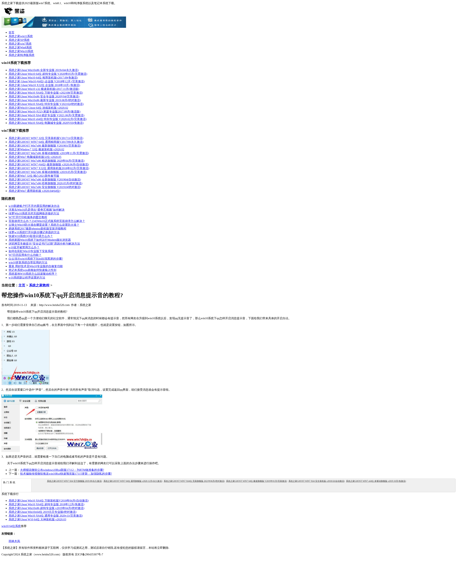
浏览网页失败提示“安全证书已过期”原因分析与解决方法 (44, 243)
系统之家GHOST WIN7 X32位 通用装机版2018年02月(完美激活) (49, 168)
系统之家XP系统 (19, 39)
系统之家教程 (39, 285)
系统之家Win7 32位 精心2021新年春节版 (34, 175)
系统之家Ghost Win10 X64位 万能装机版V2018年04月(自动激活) (49, 500)
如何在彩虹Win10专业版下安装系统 (31, 251)
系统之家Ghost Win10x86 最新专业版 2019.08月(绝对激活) (45, 100)
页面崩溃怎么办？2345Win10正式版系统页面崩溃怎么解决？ (47, 221)
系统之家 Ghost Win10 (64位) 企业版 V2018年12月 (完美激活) (47, 81)
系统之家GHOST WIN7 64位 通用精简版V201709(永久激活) (46, 141)
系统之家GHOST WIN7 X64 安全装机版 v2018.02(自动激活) (316, 481)
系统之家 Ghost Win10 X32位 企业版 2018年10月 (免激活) (44, 85)
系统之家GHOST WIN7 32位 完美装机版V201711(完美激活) (46, 138)
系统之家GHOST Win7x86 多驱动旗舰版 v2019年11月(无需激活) (49, 153)
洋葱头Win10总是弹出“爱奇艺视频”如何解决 (37, 209)
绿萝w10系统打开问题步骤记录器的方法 (34, 232)
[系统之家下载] (24, 15)
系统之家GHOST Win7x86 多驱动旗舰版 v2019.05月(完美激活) (48, 172)
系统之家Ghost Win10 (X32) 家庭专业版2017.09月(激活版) (44, 111)
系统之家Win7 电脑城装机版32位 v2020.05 (35, 156)
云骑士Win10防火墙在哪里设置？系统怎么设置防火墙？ (44, 224)
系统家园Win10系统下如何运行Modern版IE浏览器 (40, 239)
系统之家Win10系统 (21, 51)
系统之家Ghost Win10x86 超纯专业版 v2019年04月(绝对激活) (46, 508)
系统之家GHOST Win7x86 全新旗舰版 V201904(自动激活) (45, 179)
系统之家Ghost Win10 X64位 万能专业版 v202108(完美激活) (46, 92)
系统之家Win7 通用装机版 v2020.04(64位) (34, 190)
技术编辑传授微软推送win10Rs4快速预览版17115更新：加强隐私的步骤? (66, 473)
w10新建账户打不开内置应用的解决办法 (34, 205)
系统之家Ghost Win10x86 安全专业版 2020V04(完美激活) (44, 96)
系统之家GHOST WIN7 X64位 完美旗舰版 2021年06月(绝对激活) (194, 481)
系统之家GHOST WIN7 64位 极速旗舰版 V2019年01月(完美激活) (256, 481)
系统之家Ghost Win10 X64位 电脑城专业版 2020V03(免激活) (46, 122)
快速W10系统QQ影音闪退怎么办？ (31, 236)
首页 (11, 32)
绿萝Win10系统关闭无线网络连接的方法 (34, 213)
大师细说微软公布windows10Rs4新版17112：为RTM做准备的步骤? (62, 469)
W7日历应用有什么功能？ (25, 254)
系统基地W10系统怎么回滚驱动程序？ (33, 273)
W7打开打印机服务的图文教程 (28, 217)
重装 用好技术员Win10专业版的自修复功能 (36, 266)
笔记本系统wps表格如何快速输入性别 (32, 270)
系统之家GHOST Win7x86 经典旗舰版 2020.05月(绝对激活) (45, 183)
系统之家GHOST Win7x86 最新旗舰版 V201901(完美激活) (45, 145)
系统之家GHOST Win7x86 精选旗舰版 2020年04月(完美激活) (46, 160)
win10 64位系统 (11, 526)
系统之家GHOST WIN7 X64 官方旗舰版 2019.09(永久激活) (74, 481)
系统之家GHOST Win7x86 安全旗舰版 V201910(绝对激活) (45, 187)
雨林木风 (14, 541)
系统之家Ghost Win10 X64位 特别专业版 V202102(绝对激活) (46, 104)
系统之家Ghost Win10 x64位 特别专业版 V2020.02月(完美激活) (47, 119)
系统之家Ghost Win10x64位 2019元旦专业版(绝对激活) (42, 511)
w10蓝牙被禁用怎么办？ (24, 247)
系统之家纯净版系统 (21, 55)
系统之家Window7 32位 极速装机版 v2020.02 (36, 149)
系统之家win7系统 (20, 43)
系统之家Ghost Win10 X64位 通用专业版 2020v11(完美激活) (46, 515)
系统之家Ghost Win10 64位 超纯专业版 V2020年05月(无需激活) (48, 73)
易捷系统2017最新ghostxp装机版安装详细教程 (37, 228)
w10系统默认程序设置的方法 (27, 277)
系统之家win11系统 (21, 36)
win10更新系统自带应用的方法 (28, 262)
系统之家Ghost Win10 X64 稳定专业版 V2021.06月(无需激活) (46, 115)
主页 (21, 285)
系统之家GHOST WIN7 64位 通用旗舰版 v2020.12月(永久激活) (132, 481)
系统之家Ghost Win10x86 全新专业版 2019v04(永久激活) (44, 70)
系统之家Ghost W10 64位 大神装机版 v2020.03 (37, 519)
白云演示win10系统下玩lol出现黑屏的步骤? (36, 258)
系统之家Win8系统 (20, 47)
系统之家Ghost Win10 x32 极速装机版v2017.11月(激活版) (44, 88)
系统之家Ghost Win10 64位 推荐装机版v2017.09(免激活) (43, 77)
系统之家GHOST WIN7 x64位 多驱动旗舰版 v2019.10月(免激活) (376, 481)
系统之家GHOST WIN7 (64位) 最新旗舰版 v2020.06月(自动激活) (49, 164)
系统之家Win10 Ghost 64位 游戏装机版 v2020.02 (38, 107)
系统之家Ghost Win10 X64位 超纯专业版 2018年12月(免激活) (46, 504)
